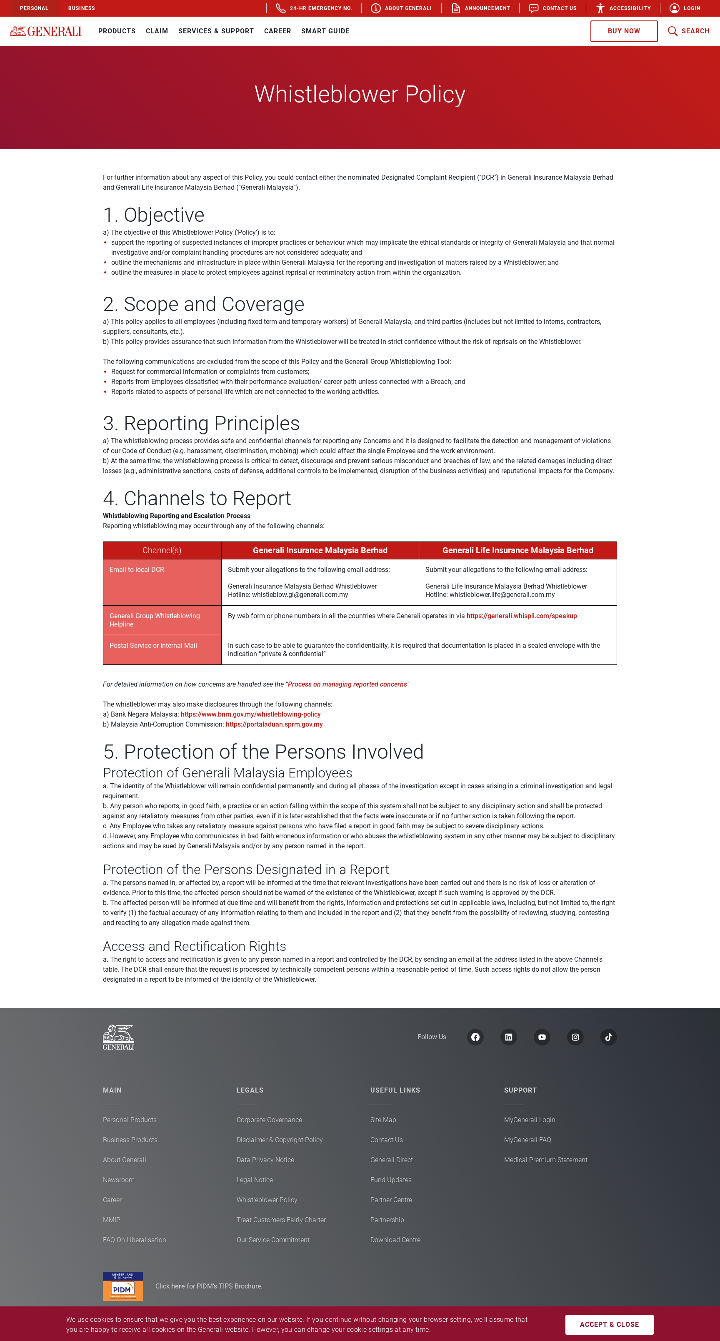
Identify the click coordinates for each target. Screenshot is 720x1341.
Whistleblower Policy (267, 1200)
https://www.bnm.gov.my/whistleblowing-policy (251, 714)
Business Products (130, 1140)
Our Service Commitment (273, 1240)
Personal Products (130, 1120)
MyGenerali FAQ (527, 1140)
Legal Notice (255, 1180)
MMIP (111, 1220)
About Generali (124, 1160)
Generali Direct (391, 1160)
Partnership (387, 1220)
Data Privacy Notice (265, 1160)
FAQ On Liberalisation (134, 1240)
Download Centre (395, 1240)
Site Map (383, 1120)
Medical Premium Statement (546, 1160)
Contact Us (386, 1140)
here (179, 1286)
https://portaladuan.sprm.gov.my (274, 724)
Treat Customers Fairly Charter (281, 1220)
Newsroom (119, 1180)
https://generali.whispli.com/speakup (522, 616)
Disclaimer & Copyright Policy (280, 1140)
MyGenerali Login (529, 1120)
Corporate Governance (269, 1120)
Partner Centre (391, 1200)
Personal (34, 8)
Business (81, 8)
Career (112, 1200)
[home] (46, 31)
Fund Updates (391, 1180)
